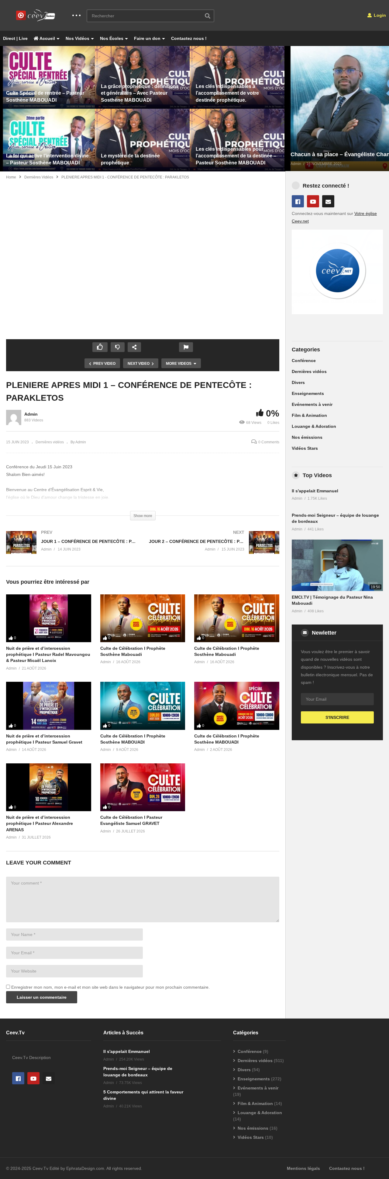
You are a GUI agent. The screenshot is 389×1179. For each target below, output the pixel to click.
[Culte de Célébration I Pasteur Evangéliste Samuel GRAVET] (142, 787)
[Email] (328, 201)
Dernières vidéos (38, 177)
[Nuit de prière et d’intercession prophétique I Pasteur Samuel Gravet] (48, 706)
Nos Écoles (111, 38)
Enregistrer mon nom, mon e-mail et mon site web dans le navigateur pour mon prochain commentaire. (110, 987)
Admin (31, 414)
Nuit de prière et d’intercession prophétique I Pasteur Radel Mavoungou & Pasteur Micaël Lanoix (48, 654)
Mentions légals (303, 1168)
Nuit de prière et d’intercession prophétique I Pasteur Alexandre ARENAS (39, 823)
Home (11, 177)
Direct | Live (15, 38)
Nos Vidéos (77, 38)
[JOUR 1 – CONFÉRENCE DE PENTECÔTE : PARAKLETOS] (71, 548)
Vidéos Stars (305, 448)
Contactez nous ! (189, 38)
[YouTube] (313, 201)
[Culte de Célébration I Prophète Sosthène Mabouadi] (142, 618)
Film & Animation (309, 415)
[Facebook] (298, 201)
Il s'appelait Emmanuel (315, 490)
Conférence (304, 360)
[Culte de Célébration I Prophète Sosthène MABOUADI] (142, 706)
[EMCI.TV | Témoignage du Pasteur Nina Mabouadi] (337, 565)
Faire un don (147, 38)
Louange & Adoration (314, 426)
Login (379, 15)
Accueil (47, 38)
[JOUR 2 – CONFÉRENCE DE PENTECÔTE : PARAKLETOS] (214, 548)
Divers (298, 382)
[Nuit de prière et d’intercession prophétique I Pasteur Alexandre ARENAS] (48, 787)
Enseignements (308, 393)
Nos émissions (307, 437)
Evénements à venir (312, 404)
